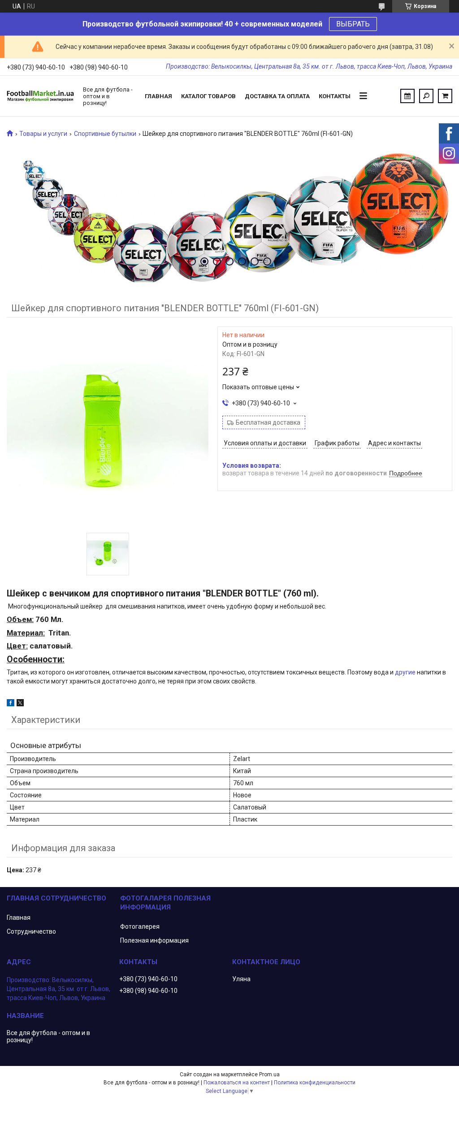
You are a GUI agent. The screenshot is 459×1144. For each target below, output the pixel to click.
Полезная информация (154, 940)
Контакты (335, 96)
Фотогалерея (140, 926)
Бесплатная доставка (268, 422)
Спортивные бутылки (105, 133)
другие (405, 672)
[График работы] (407, 96)
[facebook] (10, 704)
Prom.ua (269, 1074)
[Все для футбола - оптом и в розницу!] (40, 96)
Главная (158, 96)
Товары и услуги (43, 133)
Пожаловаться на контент (237, 1082)
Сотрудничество (31, 931)
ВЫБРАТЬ (353, 24)
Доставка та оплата (277, 96)
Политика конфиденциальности (314, 1082)
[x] (20, 704)
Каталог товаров (208, 96)
